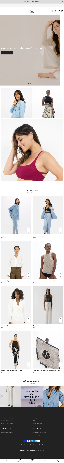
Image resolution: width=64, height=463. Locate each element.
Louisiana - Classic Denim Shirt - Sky (11, 236)
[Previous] (1, 396)
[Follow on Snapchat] (36, 445)
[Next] (62, 396)
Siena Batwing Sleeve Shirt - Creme (11, 281)
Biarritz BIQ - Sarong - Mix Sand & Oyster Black (46, 370)
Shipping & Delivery (6, 421)
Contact (35, 418)
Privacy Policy (5, 435)
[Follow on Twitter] (24, 445)
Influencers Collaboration (39, 432)
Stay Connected (37, 423)
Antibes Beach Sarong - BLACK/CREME (12, 370)
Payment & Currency (7, 418)
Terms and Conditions (7, 432)
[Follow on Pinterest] (33, 445)
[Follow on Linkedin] (30, 445)
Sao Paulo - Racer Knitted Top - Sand (44, 281)
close (1, 1)
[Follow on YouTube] (39, 445)
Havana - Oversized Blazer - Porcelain (12, 326)
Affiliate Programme (38, 435)
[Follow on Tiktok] (42, 445)
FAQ (34, 421)
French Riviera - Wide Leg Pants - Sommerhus (46, 236)
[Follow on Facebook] (21, 445)
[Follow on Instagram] (27, 445)
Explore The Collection (10, 76)
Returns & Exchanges (7, 423)
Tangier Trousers (38, 326)
